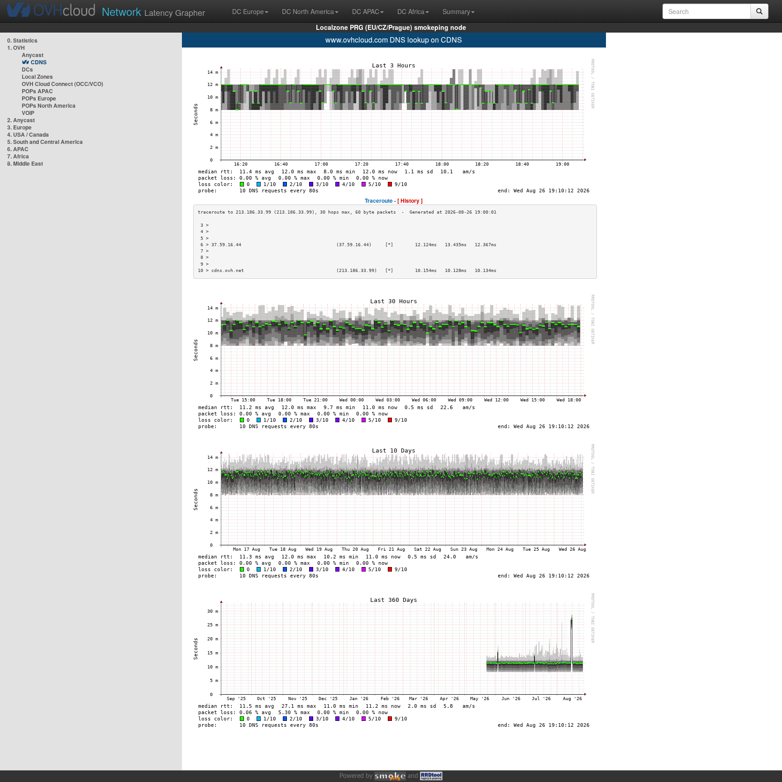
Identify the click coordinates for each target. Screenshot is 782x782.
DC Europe (248, 11)
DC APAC (365, 11)
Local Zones (37, 76)
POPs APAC (37, 91)
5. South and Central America (45, 142)
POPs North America (49, 105)
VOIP (28, 113)
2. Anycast (21, 120)
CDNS (39, 62)
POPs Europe (39, 98)
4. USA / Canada (28, 134)
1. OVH (16, 47)
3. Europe (19, 127)
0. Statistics (22, 40)
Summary (456, 11)
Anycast (32, 55)
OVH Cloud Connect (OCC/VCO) (62, 84)
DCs (27, 69)
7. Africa (18, 156)
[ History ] (410, 200)
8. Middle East (25, 163)
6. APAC (18, 149)
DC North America (308, 11)
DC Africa (410, 11)
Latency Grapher (153, 11)
